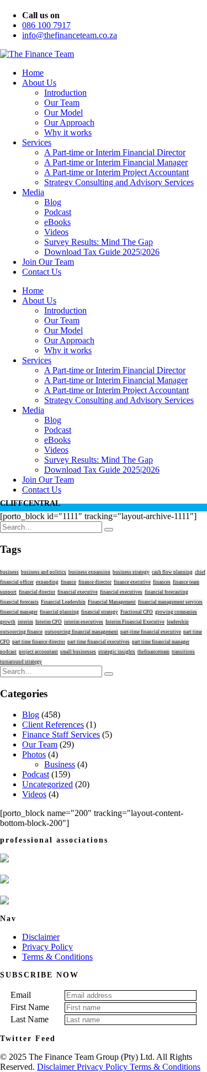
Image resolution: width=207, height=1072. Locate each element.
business (9, 572)
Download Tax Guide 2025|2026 (102, 252)
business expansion (89, 572)
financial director (37, 592)
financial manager (19, 612)
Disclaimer (41, 937)
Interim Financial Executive (134, 622)
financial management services (170, 602)
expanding (47, 582)
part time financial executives (98, 642)
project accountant (38, 652)
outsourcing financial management (81, 632)
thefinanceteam (153, 652)
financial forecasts (19, 602)
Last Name (29, 1019)
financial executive (77, 592)
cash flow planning (172, 572)
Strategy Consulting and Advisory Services (119, 182)
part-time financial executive (150, 632)
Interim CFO (48, 622)
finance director (95, 582)
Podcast (57, 212)
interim (25, 622)
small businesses (78, 652)
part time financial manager (160, 642)
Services (36, 142)
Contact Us (41, 271)
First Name (29, 1007)
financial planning (59, 612)
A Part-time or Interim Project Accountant (116, 172)
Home (33, 72)
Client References (53, 724)
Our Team (61, 102)
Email (20, 995)
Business (59, 764)
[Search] (108, 529)
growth (7, 622)
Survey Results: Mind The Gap (98, 242)
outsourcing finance (21, 632)
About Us (39, 82)
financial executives (121, 592)
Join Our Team (48, 261)
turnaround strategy (21, 662)
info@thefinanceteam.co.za (69, 35)
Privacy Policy (47, 946)
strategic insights (116, 652)
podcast (8, 652)
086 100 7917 (46, 25)
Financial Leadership (63, 602)
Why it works (68, 132)
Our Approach (69, 122)
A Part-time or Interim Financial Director (114, 152)
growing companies (176, 612)
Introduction (65, 92)
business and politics (43, 572)
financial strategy (99, 612)
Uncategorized (47, 784)
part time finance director (38, 642)
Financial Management (112, 602)
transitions (183, 652)
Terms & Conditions (57, 956)
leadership (178, 622)
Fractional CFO (136, 612)
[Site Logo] (37, 54)
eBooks (57, 222)
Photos (34, 754)
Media (33, 192)
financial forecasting (166, 592)
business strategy (131, 572)
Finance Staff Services (61, 734)
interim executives (83, 622)
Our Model (63, 112)
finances (162, 582)
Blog (52, 202)
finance (68, 582)
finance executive (132, 582)
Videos (56, 232)
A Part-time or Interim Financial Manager (116, 162)
